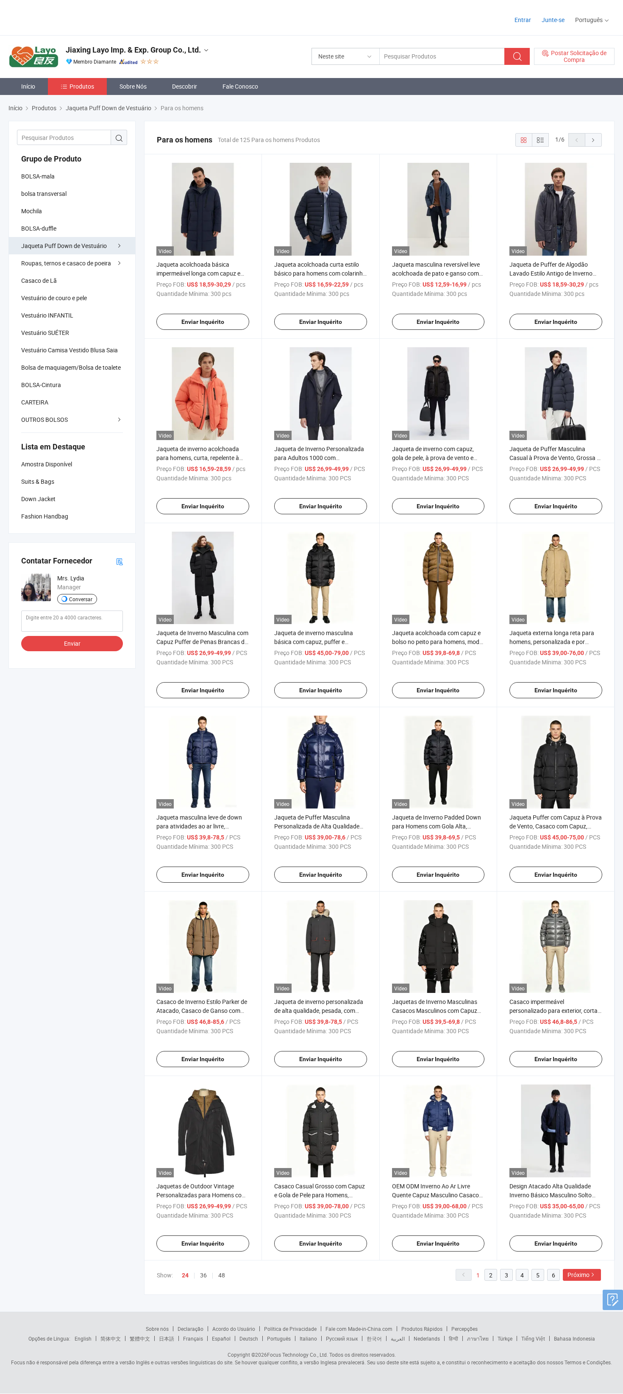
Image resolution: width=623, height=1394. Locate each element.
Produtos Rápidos (421, 1328)
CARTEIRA (34, 402)
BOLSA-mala (38, 176)
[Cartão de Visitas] (119, 561)
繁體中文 (140, 1338)
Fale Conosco (240, 86)
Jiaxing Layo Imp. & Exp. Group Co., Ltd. (133, 49)
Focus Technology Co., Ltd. (297, 1354)
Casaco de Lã (39, 280)
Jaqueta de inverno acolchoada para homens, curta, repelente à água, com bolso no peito (197, 458)
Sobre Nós (133, 86)
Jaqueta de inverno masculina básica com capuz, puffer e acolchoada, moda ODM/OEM (313, 642)
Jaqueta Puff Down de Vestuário (64, 246)
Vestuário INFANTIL (47, 315)
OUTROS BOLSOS (44, 419)
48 (221, 1275)
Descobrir (184, 86)
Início (28, 86)
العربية (398, 1338)
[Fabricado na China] (62, 17)
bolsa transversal (44, 194)
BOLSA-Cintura (41, 385)
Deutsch (248, 1338)
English (83, 1338)
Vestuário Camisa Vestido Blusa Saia (69, 350)
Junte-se (553, 20)
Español (221, 1338)
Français (193, 1338)
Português (279, 1338)
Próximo (578, 1275)
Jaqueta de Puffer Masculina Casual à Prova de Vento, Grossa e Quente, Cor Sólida (554, 458)
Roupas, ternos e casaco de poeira (66, 263)
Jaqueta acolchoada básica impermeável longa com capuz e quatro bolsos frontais (198, 273)
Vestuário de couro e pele (54, 298)
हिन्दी (453, 1338)
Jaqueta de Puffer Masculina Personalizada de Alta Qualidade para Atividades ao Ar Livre (316, 826)
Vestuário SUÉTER (45, 333)
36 (203, 1275)
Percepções (464, 1328)
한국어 (374, 1338)
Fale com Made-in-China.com (358, 1328)
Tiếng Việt (533, 1338)
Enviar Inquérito (202, 321)
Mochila (31, 211)
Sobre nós (157, 1328)
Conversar (80, 599)
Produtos (82, 86)
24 (185, 1275)
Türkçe (505, 1338)
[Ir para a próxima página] (593, 140)
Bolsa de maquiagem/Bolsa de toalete (71, 367)
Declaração (190, 1328)
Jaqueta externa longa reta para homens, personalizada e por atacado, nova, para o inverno (551, 642)
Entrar (523, 20)
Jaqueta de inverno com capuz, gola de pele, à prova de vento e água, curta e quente (433, 458)
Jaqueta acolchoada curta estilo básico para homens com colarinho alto (320, 273)
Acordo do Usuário (233, 1328)
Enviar (72, 643)
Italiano (308, 1338)
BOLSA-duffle (38, 228)
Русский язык (342, 1338)
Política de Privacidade (290, 1328)
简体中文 (110, 1338)
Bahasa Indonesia (574, 1338)
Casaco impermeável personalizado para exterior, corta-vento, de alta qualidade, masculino (555, 1010)
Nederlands (427, 1338)
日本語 (166, 1338)
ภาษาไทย (478, 1338)
